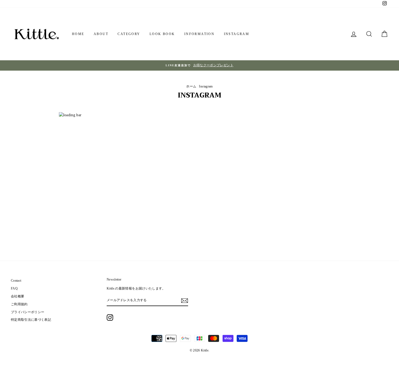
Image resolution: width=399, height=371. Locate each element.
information (199, 34)
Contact (16, 280)
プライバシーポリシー (28, 312)
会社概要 (17, 296)
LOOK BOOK (162, 34)
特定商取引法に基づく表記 (31, 320)
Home (78, 34)
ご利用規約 (19, 304)
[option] (199, 65)
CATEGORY (129, 34)
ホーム (191, 86)
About (101, 34)
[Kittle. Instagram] (110, 317)
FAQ (14, 288)
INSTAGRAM (236, 34)
